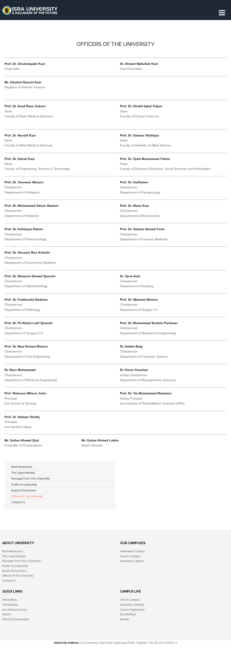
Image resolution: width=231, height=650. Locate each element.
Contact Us (9, 580)
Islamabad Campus (132, 561)
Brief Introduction (12, 551)
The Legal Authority (14, 556)
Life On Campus (130, 599)
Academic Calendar (132, 604)
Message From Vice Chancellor (21, 561)
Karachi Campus (130, 556)
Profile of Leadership (15, 566)
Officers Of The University (17, 575)
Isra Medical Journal (14, 609)
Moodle (124, 619)
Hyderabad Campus (132, 551)
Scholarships (10, 604)
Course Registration (132, 609)
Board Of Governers (14, 571)
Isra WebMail (128, 614)
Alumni (6, 614)
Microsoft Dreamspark (15, 619)
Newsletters (9, 599)
